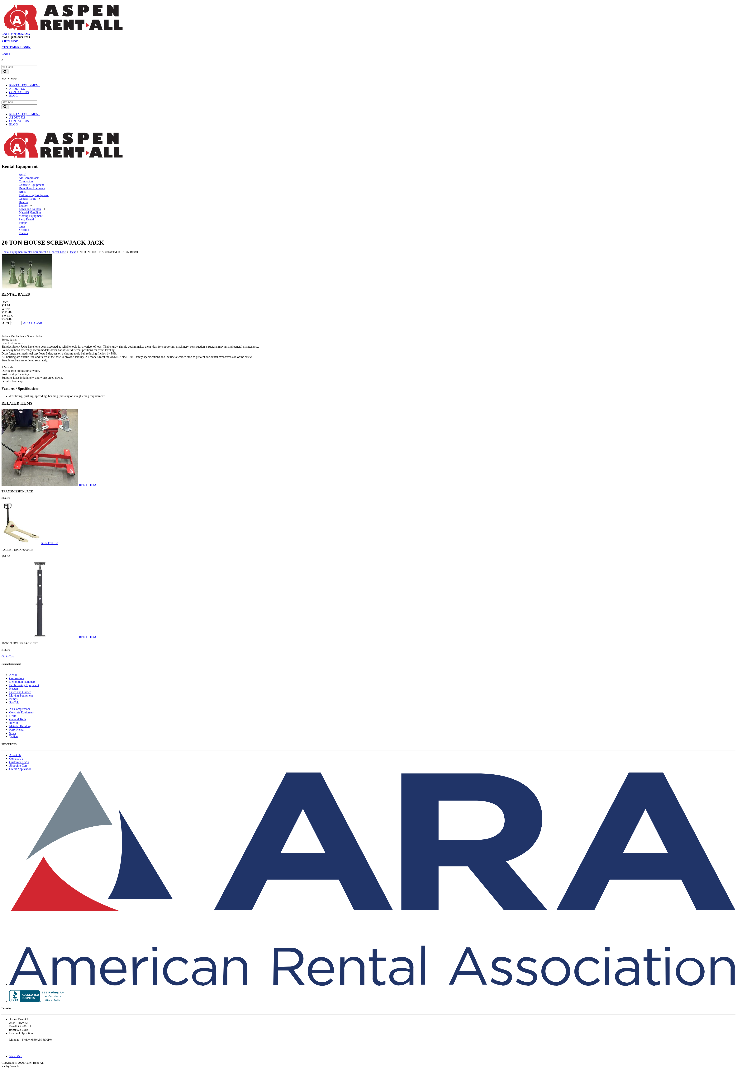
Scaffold (24, 229)
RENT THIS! (87, 484)
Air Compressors (29, 178)
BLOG (13, 95)
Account (64, 33)
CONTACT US (19, 92)
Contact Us (16, 758)
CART (6, 53)
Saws (22, 226)
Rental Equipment (12, 252)
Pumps (23, 222)
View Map (40, 33)
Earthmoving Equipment (34, 195)
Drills (22, 191)
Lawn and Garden (30, 209)
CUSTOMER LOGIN (16, 47)
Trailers (23, 233)
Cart (52, 33)
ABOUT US (17, 88)
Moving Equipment (30, 216)
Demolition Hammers (32, 188)
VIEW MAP (10, 40)
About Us (15, 755)
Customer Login (19, 762)
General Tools (27, 198)
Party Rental (26, 219)
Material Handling (30, 212)
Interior (23, 205)
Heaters (23, 202)
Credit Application (20, 769)
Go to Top (8, 656)
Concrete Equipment (31, 184)
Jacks (73, 252)
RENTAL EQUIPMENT (24, 85)
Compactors (26, 181)
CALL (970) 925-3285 (16, 33)
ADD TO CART (33, 322)
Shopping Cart (18, 765)
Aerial (22, 174)
